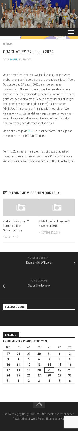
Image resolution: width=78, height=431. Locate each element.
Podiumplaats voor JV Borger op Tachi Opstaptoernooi (16, 226)
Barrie (13, 59)
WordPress (37, 419)
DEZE (31, 131)
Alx (62, 419)
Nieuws (8, 44)
